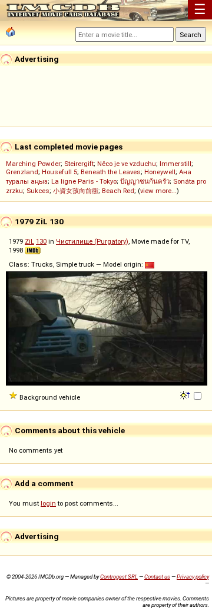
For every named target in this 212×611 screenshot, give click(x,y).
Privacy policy (193, 576)
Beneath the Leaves (111, 172)
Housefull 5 (59, 172)
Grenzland (22, 172)
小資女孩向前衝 (75, 191)
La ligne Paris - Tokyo (84, 181)
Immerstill (175, 164)
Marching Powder (33, 164)
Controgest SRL (119, 576)
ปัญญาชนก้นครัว (145, 181)
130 (41, 241)
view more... (158, 191)
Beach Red (118, 191)
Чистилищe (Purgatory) (92, 241)
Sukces (37, 191)
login (48, 503)
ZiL (29, 241)
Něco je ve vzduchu (126, 164)
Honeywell (159, 172)
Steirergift (79, 164)
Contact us (157, 576)
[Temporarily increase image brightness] (185, 394)
